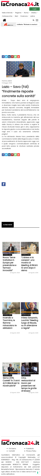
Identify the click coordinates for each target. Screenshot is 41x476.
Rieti (16, 16)
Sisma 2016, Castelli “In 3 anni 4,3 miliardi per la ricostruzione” (11, 382)
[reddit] (18, 56)
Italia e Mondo (7, 13)
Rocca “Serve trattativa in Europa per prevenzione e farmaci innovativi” (9, 264)
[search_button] (33, 20)
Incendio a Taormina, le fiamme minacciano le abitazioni (10, 322)
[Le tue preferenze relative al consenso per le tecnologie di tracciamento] (37, 472)
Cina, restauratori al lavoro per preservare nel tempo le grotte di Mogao (29, 384)
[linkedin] (9, 56)
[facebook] (3, 56)
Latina (32, 16)
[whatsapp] (15, 56)
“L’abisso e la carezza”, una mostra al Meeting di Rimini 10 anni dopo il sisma (29, 264)
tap (37, 20)
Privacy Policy (31, 451)
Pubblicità (30, 448)
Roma (26, 13)
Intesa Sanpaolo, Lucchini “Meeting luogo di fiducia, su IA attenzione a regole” (29, 322)
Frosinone (24, 16)
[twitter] (6, 56)
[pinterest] (12, 56)
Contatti (12, 451)
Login (35, 9)
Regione (18, 13)
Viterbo (34, 13)
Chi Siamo (12, 448)
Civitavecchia (7, 16)
